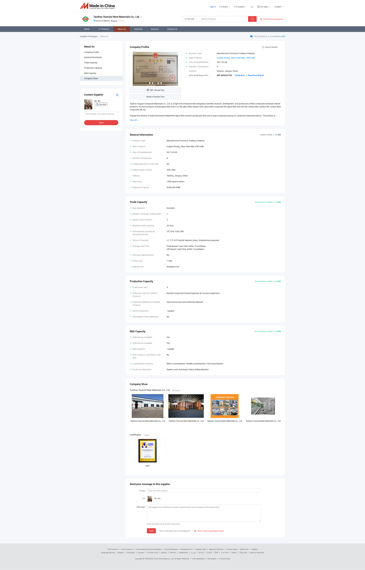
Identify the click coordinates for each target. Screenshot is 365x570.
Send (101, 122)
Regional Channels (216, 549)
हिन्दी (216, 552)
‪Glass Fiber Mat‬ (238, 57)
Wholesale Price (186, 549)
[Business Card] (117, 95)
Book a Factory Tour (155, 96)
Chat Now (102, 104)
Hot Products (113, 549)
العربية (193, 552)
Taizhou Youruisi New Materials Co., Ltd (147, 421)
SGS (283, 36)
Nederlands (183, 552)
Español (120, 552)
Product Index (231, 549)
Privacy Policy (224, 558)
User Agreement (198, 558)
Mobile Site (244, 549)
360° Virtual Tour (157, 90)
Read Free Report (256, 75)
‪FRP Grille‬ (250, 57)
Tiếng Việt (243, 552)
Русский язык (152, 552)
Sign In (213, 6)
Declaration (212, 558)
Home (86, 29)
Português (131, 552)
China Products (127, 549)
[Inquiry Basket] (252, 6)
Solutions (138, 29)
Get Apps (264, 6)
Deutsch (173, 552)
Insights (255, 549)
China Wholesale (170, 549)
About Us (122, 29)
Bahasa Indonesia (257, 552)
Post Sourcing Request (273, 19)
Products (105, 29)
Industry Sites (201, 549)
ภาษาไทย (224, 552)
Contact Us (172, 29)
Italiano (164, 552)
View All (133, 120)
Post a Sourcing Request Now (209, 530)
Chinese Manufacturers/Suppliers (148, 549)
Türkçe (233, 552)
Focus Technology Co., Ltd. (163, 558)
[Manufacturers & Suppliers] (98, 5)
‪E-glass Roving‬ (223, 57)
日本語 (209, 552)
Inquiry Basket (271, 47)
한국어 (201, 552)
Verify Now (240, 75)
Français (141, 552)
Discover (155, 29)
